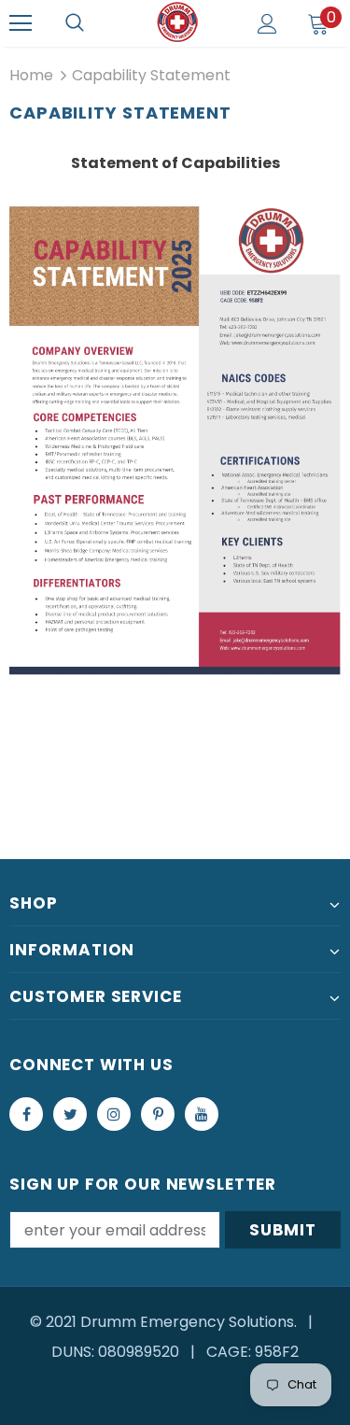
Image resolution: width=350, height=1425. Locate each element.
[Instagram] (114, 1114)
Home (31, 75)
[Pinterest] (158, 1114)
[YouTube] (201, 1114)
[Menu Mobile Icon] (20, 23)
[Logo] (177, 22)
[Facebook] (26, 1114)
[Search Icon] (74, 23)
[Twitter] (70, 1114)
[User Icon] (267, 24)
